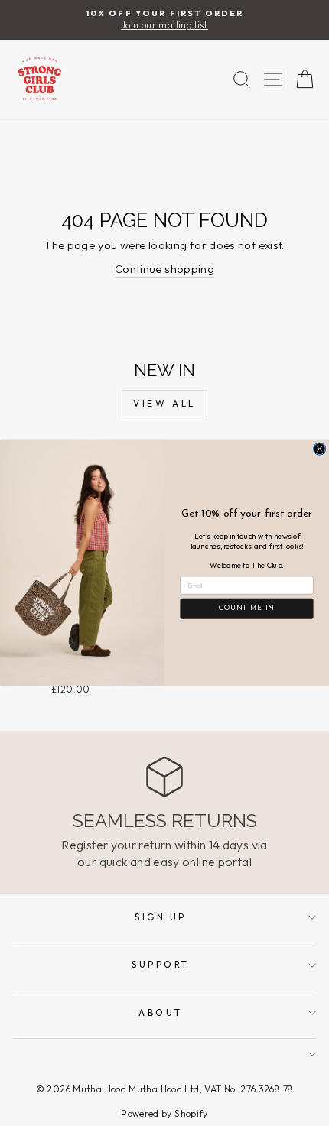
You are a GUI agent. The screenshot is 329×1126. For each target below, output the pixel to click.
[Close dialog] (320, 449)
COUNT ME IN (247, 608)
